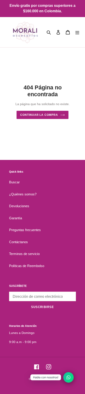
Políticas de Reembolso (26, 266)
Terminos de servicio (24, 254)
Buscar (14, 182)
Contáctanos (18, 242)
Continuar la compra (39, 114)
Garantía (15, 218)
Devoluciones (19, 206)
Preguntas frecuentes (25, 230)
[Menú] (77, 32)
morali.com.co (47, 379)
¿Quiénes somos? (22, 194)
